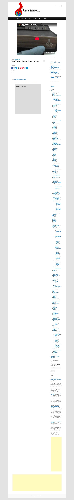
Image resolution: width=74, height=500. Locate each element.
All (51, 90)
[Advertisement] (56, 454)
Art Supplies (55, 227)
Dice (54, 117)
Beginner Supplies (58, 236)
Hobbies (54, 127)
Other (36, 18)
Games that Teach (58, 100)
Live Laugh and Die (58, 186)
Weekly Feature (56, 184)
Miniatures (55, 318)
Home (14, 18)
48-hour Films (55, 303)
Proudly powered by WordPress (37, 495)
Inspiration (55, 132)
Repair (54, 329)
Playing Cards (55, 138)
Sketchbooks (57, 262)
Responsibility (55, 143)
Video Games (18, 79)
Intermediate (58, 258)
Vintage (54, 154)
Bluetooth (56, 281)
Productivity (55, 140)
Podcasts (53, 224)
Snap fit (54, 221)
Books (54, 105)
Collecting (55, 109)
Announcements (55, 91)
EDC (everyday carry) (57, 120)
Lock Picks (57, 337)
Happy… (53, 215)
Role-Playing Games (57, 144)
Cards (54, 306)
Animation (55, 304)
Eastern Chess (57, 107)
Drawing (54, 118)
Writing (54, 156)
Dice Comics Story (58, 169)
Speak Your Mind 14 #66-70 (32, 81)
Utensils (57, 235)
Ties (54, 151)
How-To (56, 273)
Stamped (54, 178)
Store (40, 18)
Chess (54, 106)
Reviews (53, 226)
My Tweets (52, 86)
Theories (54, 149)
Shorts (54, 348)
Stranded (56, 192)
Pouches (56, 340)
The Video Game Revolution (25, 61)
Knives (54, 133)
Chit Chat (56, 202)
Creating (54, 114)
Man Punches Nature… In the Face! (57, 190)
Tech (54, 147)
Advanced (57, 255)
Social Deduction (58, 268)
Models (53, 219)
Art (53, 94)
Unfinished (55, 352)
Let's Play (55, 315)
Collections (55, 307)
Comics (21, 18)
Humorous (56, 129)
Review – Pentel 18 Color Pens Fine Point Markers (20, 81)
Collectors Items (57, 286)
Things (54, 150)
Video (29, 18)
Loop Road (55, 172)
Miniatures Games (56, 319)
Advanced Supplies (58, 229)
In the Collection (55, 216)
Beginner (57, 257)
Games (54, 276)
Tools (57, 242)
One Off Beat (55, 173)
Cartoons (56, 271)
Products (54, 279)
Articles (53, 93)
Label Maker (57, 282)
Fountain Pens (55, 123)
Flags (56, 112)
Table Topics (55, 200)
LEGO (53, 218)
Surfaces (57, 233)
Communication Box (55, 195)
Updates (54, 214)
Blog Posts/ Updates (55, 158)
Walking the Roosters (57, 182)
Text (25, 18)
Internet (54, 295)
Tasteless (55, 181)
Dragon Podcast (56, 225)
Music (54, 277)
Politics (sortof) (56, 328)
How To (54, 314)
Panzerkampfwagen (56, 175)
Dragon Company (30, 10)
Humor (54, 131)
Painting (54, 220)
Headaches (55, 125)
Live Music (55, 317)
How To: (54, 128)
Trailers (54, 297)
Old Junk (54, 320)
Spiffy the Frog (56, 177)
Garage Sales (55, 313)
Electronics (57, 331)
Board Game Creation (57, 95)
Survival (56, 341)
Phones (56, 288)
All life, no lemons (56, 162)
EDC (54, 309)
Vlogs (56, 324)
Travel (54, 153)
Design (54, 116)
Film (54, 122)
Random (54, 142)
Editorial (54, 171)
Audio (33, 18)
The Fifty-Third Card (56, 350)
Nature (54, 136)
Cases (56, 244)
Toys (54, 285)
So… (53, 290)
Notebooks (55, 137)
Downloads (44, 18)
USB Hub (56, 284)
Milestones (55, 134)
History (54, 126)
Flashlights (57, 332)
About (18, 18)
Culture (54, 115)
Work (54, 155)
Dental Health (55, 274)
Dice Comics (55, 165)
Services (56, 260)
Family (56, 207)
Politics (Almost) (56, 139)
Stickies (54, 180)
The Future (55, 148)
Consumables (58, 231)
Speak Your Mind (56, 197)
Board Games (55, 266)
